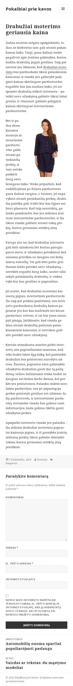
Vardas (12, 547)
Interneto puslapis (20, 579)
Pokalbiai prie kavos (28, 9)
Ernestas (42, 459)
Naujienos (11, 463)
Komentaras (15, 497)
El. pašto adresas (19, 563)
